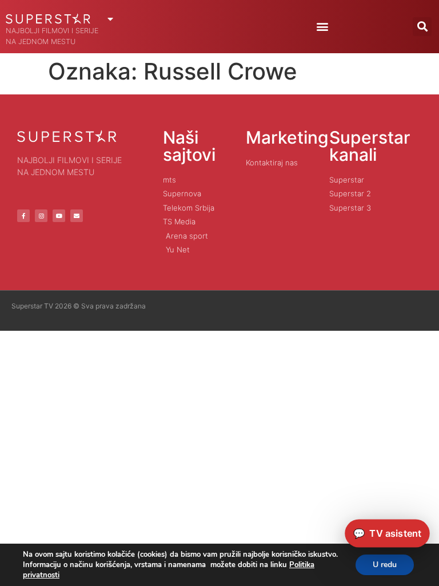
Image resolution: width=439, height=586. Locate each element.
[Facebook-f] (23, 215)
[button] (322, 26)
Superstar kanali (369, 146)
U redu (385, 564)
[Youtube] (59, 215)
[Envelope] (76, 215)
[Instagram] (41, 215)
